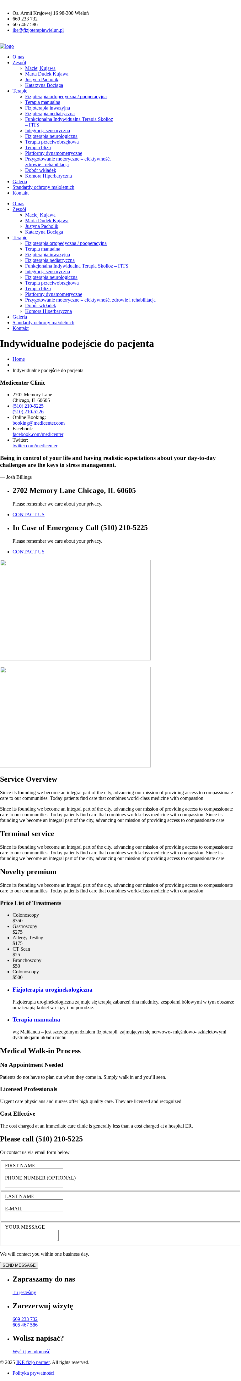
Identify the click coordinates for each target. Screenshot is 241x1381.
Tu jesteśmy (24, 1292)
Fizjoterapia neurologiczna (51, 136)
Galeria (20, 181)
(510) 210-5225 (28, 406)
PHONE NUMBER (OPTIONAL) (40, 1177)
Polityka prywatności (33, 1373)
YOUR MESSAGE (25, 1227)
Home (19, 359)
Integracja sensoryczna (47, 130)
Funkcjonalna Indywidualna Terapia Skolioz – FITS (76, 266)
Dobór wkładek (40, 170)
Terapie (20, 90)
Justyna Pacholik (41, 79)
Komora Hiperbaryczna (48, 175)
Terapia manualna (42, 102)
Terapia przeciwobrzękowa (52, 141)
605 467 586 (25, 1324)
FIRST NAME (20, 1165)
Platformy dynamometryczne (53, 153)
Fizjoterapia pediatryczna (50, 113)
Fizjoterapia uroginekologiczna (53, 989)
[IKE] (7, 46)
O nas (18, 56)
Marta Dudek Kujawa (46, 73)
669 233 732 (25, 1319)
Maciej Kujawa (40, 68)
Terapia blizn (38, 147)
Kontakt (21, 192)
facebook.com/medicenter (38, 434)
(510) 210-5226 (28, 411)
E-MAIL (14, 1208)
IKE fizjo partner (33, 1362)
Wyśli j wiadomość (31, 1351)
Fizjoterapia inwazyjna (47, 107)
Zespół (19, 62)
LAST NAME (19, 1196)
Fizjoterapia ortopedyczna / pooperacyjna (66, 96)
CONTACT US (29, 514)
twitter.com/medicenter (35, 445)
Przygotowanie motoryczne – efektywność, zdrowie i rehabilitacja (68, 161)
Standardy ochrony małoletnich (43, 187)
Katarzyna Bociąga (44, 85)
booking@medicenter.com (39, 423)
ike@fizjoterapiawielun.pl (38, 30)
